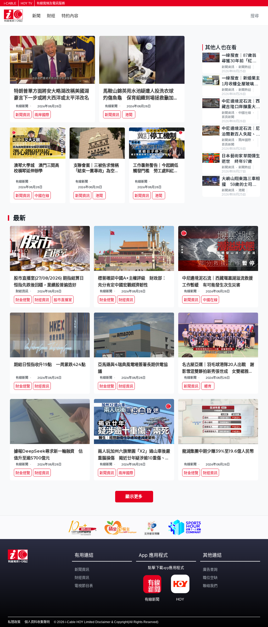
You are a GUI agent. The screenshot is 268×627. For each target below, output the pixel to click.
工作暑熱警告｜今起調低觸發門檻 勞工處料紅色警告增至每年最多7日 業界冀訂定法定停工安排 (155, 168)
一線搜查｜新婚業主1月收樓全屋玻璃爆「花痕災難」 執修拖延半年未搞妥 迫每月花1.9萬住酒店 (241, 81)
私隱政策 (14, 622)
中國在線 (244, 113)
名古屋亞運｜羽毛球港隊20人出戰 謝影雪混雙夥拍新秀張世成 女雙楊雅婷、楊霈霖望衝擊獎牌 (218, 367)
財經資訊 (82, 577)
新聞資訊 (228, 67)
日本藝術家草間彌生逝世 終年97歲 (241, 159)
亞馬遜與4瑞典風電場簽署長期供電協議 (133, 367)
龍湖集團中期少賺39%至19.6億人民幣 (218, 451)
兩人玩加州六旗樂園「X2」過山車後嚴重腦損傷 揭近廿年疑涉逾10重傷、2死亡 (134, 454)
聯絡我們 (210, 585)
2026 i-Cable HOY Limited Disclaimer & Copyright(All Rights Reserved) (107, 622)
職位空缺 (210, 577)
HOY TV (26, 3)
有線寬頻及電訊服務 (51, 3)
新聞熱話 (244, 67)
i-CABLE (10, 3)
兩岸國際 (244, 140)
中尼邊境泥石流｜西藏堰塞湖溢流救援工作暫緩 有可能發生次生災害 (217, 281)
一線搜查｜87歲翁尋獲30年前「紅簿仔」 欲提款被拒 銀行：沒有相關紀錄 (241, 58)
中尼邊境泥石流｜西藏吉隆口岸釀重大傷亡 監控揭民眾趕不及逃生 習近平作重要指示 (241, 104)
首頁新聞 (228, 117)
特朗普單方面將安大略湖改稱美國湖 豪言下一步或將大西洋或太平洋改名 (52, 94)
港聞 (241, 190)
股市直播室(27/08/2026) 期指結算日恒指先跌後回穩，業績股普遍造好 (49, 281)
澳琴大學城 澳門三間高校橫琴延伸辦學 (36, 168)
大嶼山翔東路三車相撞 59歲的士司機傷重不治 (241, 181)
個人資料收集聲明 (37, 622)
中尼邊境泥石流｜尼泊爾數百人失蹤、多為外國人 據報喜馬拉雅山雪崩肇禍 (241, 131)
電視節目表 (84, 585)
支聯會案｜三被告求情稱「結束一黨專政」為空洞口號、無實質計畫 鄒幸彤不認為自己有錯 (96, 168)
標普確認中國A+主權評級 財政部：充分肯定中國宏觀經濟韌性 (132, 281)
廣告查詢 (210, 569)
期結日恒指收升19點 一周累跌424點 (50, 364)
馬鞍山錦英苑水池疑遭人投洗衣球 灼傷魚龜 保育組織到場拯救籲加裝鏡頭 (140, 94)
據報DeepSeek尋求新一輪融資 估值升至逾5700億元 (48, 454)
